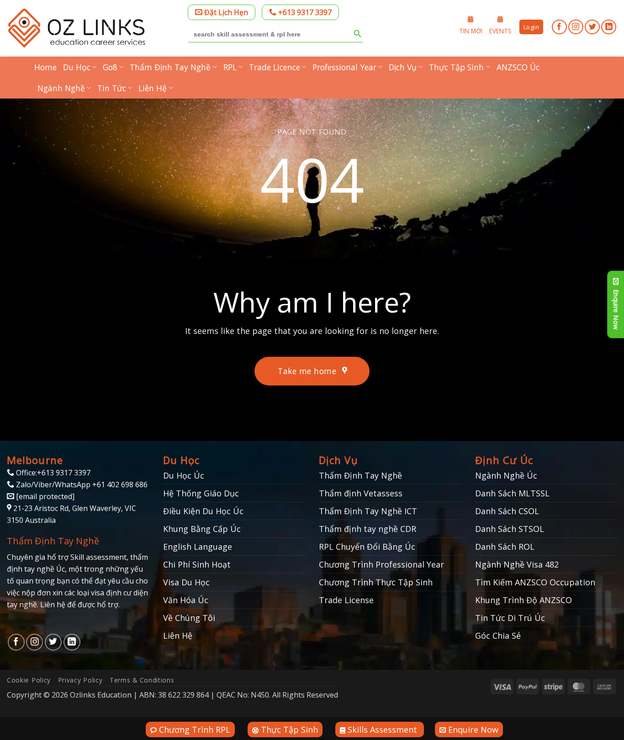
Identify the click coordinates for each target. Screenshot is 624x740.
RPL (230, 67)
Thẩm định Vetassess (360, 493)
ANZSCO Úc (518, 67)
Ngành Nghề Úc (506, 475)
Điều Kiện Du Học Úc (203, 510)
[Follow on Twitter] (592, 27)
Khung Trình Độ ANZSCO (523, 599)
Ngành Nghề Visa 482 (517, 564)
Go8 (110, 67)
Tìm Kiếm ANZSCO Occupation (535, 582)
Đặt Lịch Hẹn (225, 12)
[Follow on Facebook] (559, 27)
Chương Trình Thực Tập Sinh (376, 582)
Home (45, 67)
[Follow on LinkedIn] (608, 27)
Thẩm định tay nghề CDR (367, 528)
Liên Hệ (152, 88)
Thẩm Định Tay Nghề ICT (368, 510)
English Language (197, 546)
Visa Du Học (186, 582)
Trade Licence (274, 67)
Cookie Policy (29, 680)
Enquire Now (472, 729)
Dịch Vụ (403, 67)
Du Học (76, 67)
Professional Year (344, 67)
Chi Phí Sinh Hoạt (197, 564)
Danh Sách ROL (504, 546)
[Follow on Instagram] (575, 27)
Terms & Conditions (142, 680)
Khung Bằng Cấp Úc (202, 528)
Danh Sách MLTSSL (512, 493)
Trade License (346, 599)
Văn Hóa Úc (185, 599)
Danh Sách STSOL (509, 528)
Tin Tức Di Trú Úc (510, 617)
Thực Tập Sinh (456, 67)
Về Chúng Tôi (189, 617)
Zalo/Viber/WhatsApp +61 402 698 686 (81, 484)
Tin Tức (111, 88)
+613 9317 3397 (304, 12)
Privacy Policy (80, 680)
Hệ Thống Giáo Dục (201, 493)
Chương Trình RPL (193, 729)
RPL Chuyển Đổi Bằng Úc (367, 546)
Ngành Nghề (61, 88)
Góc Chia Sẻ (498, 635)
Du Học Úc (183, 475)
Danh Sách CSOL (507, 510)
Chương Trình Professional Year (381, 564)
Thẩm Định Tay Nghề (170, 67)
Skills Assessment (382, 729)
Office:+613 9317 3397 (52, 473)
